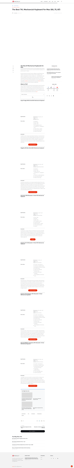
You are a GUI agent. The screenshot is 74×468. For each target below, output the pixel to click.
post (36, 91)
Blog (12, 5)
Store (41, 459)
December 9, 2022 (15, 442)
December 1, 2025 (49, 74)
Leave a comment (32, 431)
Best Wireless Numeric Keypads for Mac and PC (19, 438)
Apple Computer (16, 5)
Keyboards (18, 7)
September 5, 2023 (15, 439)
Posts (41, 457)
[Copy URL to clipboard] (13, 72)
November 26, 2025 (53, 78)
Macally (13, 466)
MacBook (23, 415)
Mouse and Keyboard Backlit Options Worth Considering (21, 447)
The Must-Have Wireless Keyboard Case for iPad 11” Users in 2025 (22, 444)
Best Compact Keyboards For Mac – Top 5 (18, 441)
